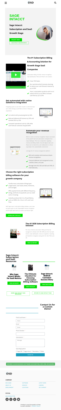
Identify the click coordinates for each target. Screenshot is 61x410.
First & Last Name (21, 317)
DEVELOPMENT (9, 387)
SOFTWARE (25, 383)
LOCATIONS (25, 387)
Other (42, 351)
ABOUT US (8, 385)
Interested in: (19, 337)
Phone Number (20, 330)
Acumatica (36, 351)
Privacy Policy (36, 406)
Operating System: (21, 349)
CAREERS (41, 385)
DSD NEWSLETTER (10, 396)
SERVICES (24, 385)
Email (17, 324)
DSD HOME (8, 383)
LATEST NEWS (42, 383)
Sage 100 (19, 351)
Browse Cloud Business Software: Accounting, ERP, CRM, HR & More (30, 364)
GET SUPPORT (42, 387)
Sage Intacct (27, 351)
